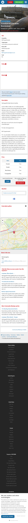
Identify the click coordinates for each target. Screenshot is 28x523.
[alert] (14, 508)
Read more (5, 513)
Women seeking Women (11, 476)
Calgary (11, 434)
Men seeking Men (11, 467)
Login (10, 2)
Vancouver (11, 439)
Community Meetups (5, 21)
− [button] (2, 223)
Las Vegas (11, 419)
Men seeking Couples (11, 472)
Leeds (11, 384)
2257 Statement (11, 369)
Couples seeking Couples (11, 485)
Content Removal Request (11, 367)
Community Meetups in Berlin (19, 329)
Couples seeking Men (11, 481)
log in (11, 92)
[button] (14, 520)
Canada (11, 428)
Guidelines (11, 349)
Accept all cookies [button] (8, 516)
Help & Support (11, 347)
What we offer (11, 360)
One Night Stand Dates (11, 463)
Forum (11, 458)
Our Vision (11, 363)
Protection (13, 365)
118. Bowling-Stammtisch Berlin (10, 308)
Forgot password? (11, 358)
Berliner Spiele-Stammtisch (8, 291)
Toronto (11, 430)
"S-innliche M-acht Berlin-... (8, 281)
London (11, 378)
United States (11, 402)
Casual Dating (11, 460)
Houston (11, 417)
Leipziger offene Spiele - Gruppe (10, 317)
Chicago (11, 406)
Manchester (11, 380)
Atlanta (11, 415)
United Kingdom (11, 375)
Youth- (9, 365)
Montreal (11, 432)
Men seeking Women (11, 469)
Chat (11, 456)
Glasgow (11, 387)
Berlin (15, 28)
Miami (11, 422)
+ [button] (2, 220)
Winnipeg (11, 441)
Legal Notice (11, 354)
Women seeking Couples (11, 478)
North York (11, 448)
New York (11, 404)
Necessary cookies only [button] (21, 515)
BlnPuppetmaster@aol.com (8, 52)
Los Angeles (11, 413)
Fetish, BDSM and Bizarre (7, 261)
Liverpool (11, 389)
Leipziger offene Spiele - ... (8, 273)
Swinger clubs (11, 465)
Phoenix (11, 408)
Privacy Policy (11, 356)
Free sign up (18, 2)
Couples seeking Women (11, 483)
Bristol (11, 391)
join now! (9, 95)
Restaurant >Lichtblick (7, 28)
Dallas (11, 410)
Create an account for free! (9, 193)
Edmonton (11, 437)
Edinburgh (11, 393)
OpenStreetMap (19, 248)
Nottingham (11, 395)
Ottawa (11, 443)
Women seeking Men (11, 474)
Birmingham (11, 382)
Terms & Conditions (11, 351)
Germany (23, 28)
